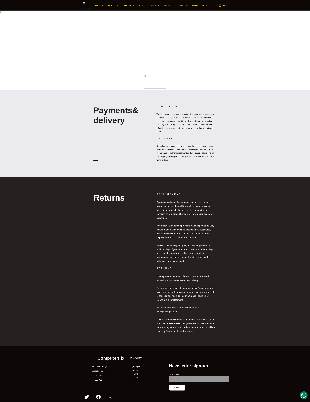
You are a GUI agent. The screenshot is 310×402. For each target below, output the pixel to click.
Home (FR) (98, 5)
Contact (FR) (183, 5)
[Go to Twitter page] (86, 397)
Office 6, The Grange (98, 366)
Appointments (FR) (199, 5)
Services (136, 370)
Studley (98, 375)
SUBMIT (177, 388)
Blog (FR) (142, 5)
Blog (136, 374)
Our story (136, 367)
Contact (135, 377)
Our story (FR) (113, 5)
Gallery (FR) (168, 5)
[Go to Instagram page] (110, 397)
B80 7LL (98, 380)
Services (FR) (128, 5)
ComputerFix (110, 358)
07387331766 (136, 358)
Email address (175, 374)
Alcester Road (98, 371)
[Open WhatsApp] (304, 395)
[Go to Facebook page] (98, 397)
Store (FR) (155, 5)
